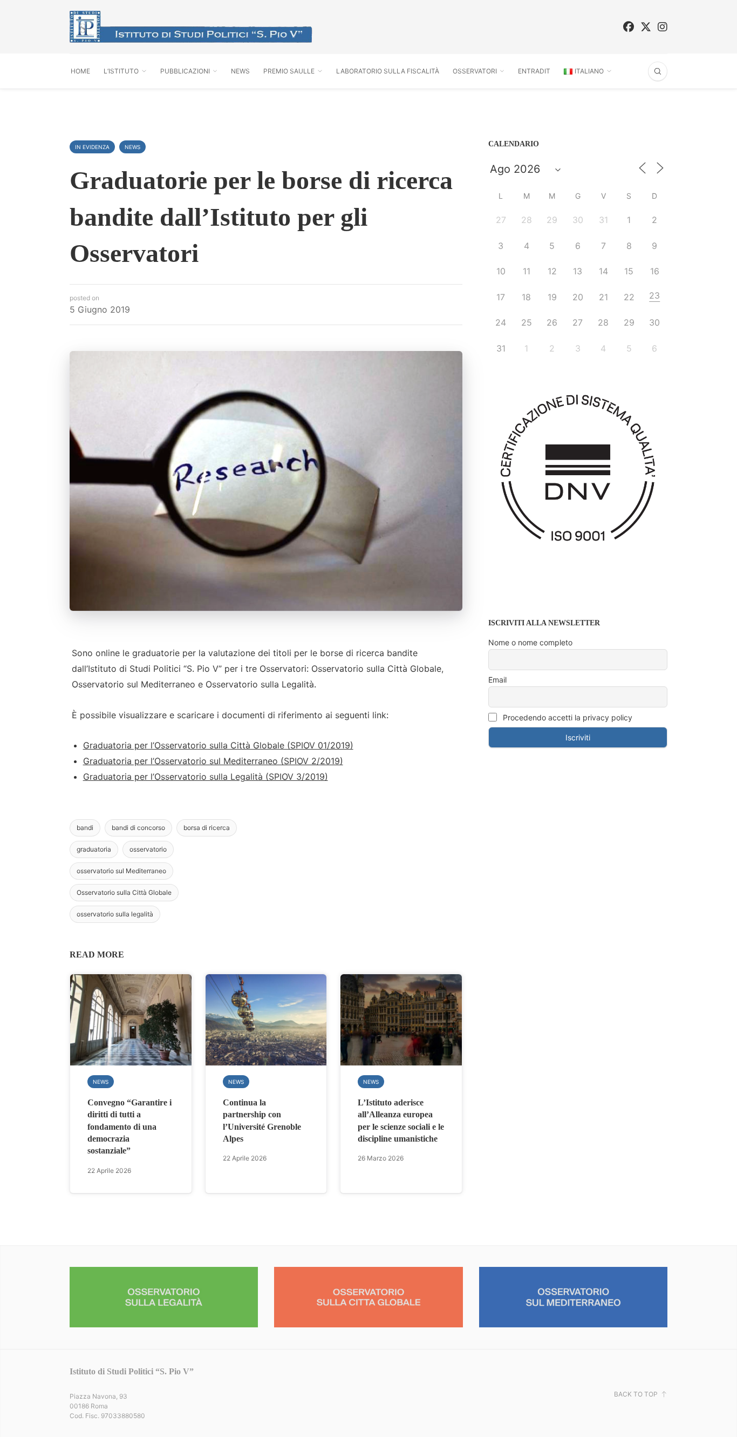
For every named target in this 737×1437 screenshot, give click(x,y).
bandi (85, 828)
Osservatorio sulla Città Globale (124, 892)
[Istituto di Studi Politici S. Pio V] (191, 27)
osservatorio (148, 849)
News (240, 71)
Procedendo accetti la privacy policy (566, 717)
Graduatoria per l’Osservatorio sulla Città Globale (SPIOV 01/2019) (218, 745)
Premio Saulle (289, 71)
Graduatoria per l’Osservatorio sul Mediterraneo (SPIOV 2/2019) (213, 760)
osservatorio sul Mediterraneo (121, 871)
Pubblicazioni (185, 71)
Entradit (534, 71)
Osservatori (475, 71)
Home (80, 71)
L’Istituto (121, 71)
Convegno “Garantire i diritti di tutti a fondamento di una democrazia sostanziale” (129, 1127)
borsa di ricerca (206, 828)
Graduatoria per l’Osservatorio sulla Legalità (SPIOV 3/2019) (205, 776)
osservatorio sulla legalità (115, 914)
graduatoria (94, 849)
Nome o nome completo (530, 642)
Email (497, 679)
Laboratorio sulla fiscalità (387, 71)
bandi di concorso (138, 828)
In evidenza (92, 147)
